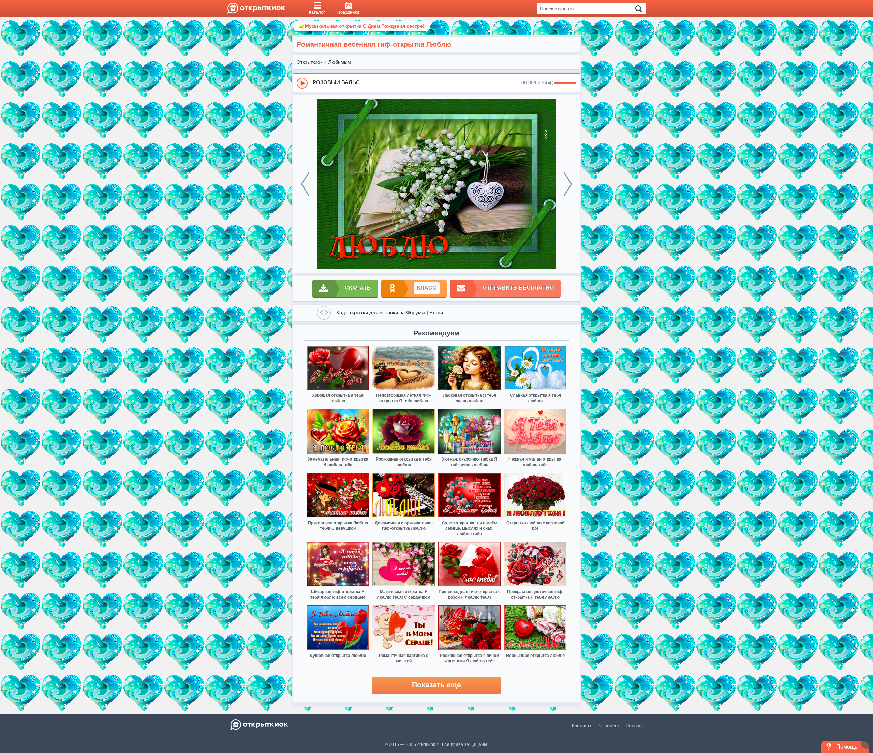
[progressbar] (565, 83)
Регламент (608, 725)
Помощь (634, 725)
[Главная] (256, 8)
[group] (436, 83)
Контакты (581, 725)
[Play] (302, 83)
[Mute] (550, 83)
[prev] (305, 184)
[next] (568, 184)
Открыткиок (309, 62)
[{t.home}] (259, 724)
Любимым (339, 62)
